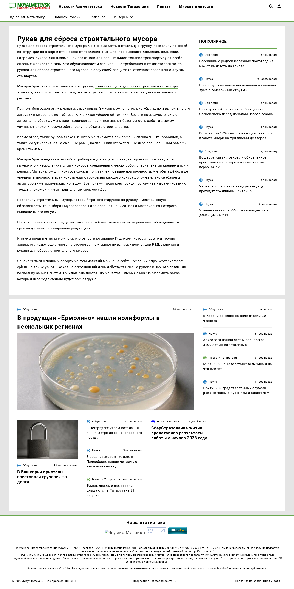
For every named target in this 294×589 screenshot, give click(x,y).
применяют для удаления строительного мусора (136, 86)
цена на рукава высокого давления (155, 267)
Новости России (168, 421)
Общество (211, 54)
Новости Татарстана (223, 357)
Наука (209, 78)
